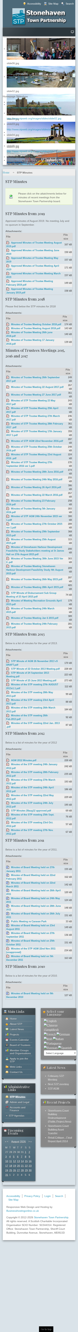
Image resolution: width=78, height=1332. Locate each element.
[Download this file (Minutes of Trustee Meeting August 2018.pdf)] (8, 328)
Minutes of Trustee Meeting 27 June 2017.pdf (36, 395)
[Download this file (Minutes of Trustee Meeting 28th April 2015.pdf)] (8, 587)
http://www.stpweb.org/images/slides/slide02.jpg (34, 118)
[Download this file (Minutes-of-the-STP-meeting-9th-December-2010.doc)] (8, 993)
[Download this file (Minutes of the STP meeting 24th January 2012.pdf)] (8, 764)
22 (26, 1165)
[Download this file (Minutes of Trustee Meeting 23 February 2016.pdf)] (8, 501)
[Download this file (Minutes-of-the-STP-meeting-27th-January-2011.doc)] (8, 867)
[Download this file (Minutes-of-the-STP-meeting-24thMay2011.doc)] (8, 898)
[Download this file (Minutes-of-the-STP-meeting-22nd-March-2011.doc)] (8, 883)
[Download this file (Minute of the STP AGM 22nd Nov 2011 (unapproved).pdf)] (8, 948)
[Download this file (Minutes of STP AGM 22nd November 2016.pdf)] (8, 441)
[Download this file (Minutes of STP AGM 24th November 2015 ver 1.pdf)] (8, 516)
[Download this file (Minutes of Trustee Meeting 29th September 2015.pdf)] (8, 531)
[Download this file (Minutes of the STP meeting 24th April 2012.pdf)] (8, 787)
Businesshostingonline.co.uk (22, 1210)
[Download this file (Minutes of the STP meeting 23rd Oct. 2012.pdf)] (8, 822)
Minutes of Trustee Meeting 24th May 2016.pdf (36, 479)
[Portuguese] (53, 1043)
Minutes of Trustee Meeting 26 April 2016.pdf (36, 487)
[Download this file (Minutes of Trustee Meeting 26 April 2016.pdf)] (8, 487)
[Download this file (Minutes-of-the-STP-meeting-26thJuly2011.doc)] (8, 913)
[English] (50, 1021)
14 (22, 1161)
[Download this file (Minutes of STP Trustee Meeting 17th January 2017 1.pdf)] (8, 431)
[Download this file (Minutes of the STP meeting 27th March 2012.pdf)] (8, 780)
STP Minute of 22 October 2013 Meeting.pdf (35, 669)
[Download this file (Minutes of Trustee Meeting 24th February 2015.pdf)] (8, 624)
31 (6, 1174)
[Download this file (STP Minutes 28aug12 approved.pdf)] (8, 810)
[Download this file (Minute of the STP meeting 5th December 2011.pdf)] (8, 956)
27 (18, 1170)
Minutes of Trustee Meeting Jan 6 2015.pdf (34, 618)
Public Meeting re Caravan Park (28, 921)
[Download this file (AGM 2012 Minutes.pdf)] (8, 760)
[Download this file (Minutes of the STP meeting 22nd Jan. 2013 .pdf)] (8, 723)
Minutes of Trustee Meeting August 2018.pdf (35, 328)
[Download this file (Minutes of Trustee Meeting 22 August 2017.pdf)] (8, 387)
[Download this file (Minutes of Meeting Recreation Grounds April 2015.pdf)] (8, 600)
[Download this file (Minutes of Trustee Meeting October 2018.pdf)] (8, 324)
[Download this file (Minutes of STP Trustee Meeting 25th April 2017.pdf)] (8, 408)
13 (18, 1161)
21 (22, 1165)
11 (10, 1161)
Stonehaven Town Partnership (51, 1217)
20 (18, 1165)
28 (22, 1170)
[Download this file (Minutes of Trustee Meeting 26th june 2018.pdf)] (8, 332)
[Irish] (48, 1039)
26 (14, 1170)
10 (6, 1161)
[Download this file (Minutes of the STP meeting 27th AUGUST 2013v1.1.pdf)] (8, 684)
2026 (23, 1141)
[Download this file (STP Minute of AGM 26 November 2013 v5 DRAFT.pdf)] (8, 661)
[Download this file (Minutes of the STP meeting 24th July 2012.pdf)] (8, 803)
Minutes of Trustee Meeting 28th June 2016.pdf (37, 472)
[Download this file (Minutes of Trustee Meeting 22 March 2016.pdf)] (8, 495)
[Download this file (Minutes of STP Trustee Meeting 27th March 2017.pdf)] (8, 416)
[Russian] (51, 1048)
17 (6, 1165)
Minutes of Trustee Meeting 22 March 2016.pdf (36, 495)
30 (30, 1170)
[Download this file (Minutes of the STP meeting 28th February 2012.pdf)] (8, 772)
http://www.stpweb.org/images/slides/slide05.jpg (34, 151)
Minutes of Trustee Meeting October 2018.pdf (36, 324)
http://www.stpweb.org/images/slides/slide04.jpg (34, 140)
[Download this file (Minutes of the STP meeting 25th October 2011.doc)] (8, 941)
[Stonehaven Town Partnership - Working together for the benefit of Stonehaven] (39, 16)
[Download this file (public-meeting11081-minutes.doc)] (8, 921)
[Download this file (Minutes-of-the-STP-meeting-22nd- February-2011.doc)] (8, 875)
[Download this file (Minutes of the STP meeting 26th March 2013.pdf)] (8, 707)
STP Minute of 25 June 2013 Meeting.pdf (33, 680)
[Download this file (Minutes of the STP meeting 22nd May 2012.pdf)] (8, 795)
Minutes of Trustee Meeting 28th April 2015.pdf (37, 587)
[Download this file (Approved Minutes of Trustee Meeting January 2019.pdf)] (8, 289)
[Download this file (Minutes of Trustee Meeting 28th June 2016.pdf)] (8, 472)
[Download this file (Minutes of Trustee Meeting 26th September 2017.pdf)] (8, 377)
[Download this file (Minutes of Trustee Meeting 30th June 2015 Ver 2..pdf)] (8, 558)
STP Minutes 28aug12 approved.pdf (31, 810)
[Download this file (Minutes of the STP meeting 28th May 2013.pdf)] (8, 692)
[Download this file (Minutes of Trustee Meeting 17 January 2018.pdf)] (8, 340)
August (15, 1141)
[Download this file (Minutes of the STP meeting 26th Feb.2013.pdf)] (8, 715)
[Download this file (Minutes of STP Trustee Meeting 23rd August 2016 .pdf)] (8, 454)
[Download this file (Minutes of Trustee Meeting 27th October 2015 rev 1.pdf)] (8, 524)
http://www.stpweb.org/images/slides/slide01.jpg (34, 107)
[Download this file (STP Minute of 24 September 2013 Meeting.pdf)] (8, 673)
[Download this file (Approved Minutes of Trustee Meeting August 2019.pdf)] (8, 243)
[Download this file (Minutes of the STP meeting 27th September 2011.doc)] (8, 933)
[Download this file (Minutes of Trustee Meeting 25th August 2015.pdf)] (8, 539)
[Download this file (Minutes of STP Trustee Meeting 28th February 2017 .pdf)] (8, 423)
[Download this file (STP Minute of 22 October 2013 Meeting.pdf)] (8, 669)
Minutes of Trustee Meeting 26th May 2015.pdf (36, 579)
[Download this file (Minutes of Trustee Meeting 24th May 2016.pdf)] (8, 479)
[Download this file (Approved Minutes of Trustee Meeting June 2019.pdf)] (8, 250)
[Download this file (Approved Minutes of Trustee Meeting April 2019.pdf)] (8, 266)
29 (26, 1170)
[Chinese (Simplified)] (58, 1027)
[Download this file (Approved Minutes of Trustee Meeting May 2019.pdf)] (8, 258)
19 (14, 1165)
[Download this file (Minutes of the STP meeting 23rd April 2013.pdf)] (8, 700)
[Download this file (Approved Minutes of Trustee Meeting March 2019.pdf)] (8, 273)
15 (26, 1161)
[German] (63, 1034)
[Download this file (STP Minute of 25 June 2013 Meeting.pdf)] (8, 680)
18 (10, 1165)
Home (6, 172)
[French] (50, 1034)
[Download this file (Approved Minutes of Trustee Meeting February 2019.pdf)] (8, 281)
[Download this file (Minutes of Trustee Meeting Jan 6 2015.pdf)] (8, 618)
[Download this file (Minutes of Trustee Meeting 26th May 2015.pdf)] (8, 579)
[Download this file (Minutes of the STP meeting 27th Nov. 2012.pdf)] (8, 830)
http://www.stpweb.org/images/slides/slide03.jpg (34, 129)
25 (10, 1170)
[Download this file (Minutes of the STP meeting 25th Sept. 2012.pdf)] (8, 814)
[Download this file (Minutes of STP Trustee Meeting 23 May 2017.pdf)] (8, 400)
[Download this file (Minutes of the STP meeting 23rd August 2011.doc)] (8, 925)
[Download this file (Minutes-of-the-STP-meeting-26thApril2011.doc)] (8, 890)
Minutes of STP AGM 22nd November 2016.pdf (37, 441)
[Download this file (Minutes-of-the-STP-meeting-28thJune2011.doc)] (8, 906)
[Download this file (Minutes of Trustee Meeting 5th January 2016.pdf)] (8, 508)
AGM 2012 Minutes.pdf (23, 760)
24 (6, 1170)
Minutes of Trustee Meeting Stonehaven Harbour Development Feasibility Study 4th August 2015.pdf (34, 570)
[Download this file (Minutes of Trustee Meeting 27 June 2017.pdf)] (8, 395)
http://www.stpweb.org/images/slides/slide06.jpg (34, 162)
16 (30, 1161)
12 (14, 1161)
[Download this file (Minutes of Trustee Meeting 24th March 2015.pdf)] (8, 608)
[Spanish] (65, 1048)
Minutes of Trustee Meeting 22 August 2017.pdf (37, 387)
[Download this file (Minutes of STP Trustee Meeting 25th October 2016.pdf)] (8, 447)
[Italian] (58, 1039)
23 (30, 1165)
